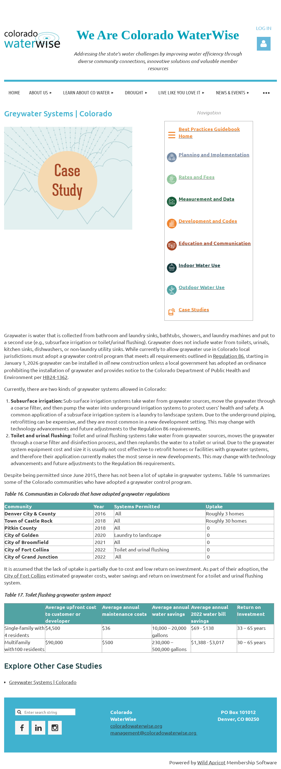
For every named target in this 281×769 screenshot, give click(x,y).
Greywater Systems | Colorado (43, 682)
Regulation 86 (228, 356)
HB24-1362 (55, 377)
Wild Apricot (211, 762)
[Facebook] (22, 728)
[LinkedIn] (38, 728)
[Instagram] (55, 728)
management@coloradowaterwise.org (153, 732)
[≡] (266, 92)
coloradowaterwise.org (136, 726)
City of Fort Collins (25, 575)
